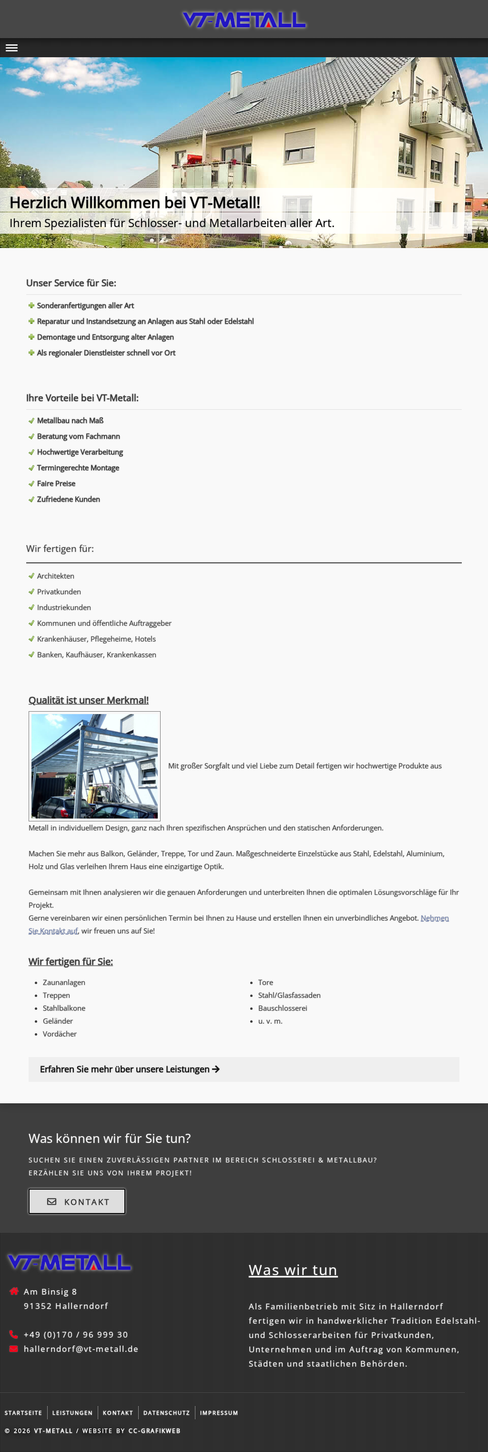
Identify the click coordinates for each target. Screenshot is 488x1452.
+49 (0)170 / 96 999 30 (76, 1334)
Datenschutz (166, 1412)
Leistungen (72, 1412)
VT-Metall (53, 1431)
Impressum (219, 1412)
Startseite (23, 1412)
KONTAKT (85, 1201)
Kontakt (118, 1412)
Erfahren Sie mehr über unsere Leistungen (126, 1069)
